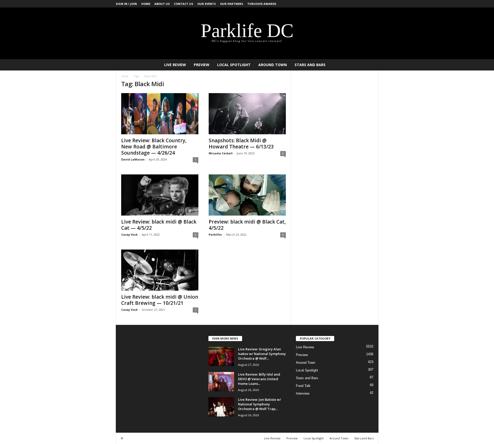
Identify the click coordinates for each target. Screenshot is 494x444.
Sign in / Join (126, 4)
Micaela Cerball (221, 153)
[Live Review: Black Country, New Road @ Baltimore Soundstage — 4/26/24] (159, 113)
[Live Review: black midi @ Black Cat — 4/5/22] (159, 195)
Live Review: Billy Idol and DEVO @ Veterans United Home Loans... (259, 379)
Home (145, 4)
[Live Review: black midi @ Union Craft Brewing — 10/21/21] (159, 270)
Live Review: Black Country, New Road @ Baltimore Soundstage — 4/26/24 (154, 146)
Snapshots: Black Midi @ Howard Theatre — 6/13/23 (241, 143)
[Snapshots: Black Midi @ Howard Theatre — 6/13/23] (247, 113)
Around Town (272, 64)
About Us (162, 4)
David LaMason (133, 159)
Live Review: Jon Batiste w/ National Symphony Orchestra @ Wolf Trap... (259, 404)
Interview (302, 393)
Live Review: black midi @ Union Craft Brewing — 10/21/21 (159, 300)
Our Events (206, 4)
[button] (370, 64)
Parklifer (215, 234)
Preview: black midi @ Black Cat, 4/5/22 (247, 224)
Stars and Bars (310, 64)
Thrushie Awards (261, 4)
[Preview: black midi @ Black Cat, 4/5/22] (247, 195)
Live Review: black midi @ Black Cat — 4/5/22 (158, 224)
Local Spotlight (234, 64)
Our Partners (231, 4)
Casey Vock (129, 234)
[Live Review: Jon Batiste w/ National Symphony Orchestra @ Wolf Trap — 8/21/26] (221, 406)
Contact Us (183, 4)
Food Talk (303, 386)
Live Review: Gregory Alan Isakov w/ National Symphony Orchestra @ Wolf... (262, 354)
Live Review (175, 64)
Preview (201, 64)
